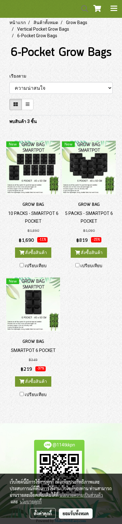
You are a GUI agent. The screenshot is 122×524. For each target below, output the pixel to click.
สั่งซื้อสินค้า (35, 252)
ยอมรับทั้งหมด (76, 513)
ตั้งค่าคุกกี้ (43, 513)
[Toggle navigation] (114, 9)
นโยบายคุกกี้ (31, 501)
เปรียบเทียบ (36, 265)
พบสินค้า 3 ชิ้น (23, 121)
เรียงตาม (19, 76)
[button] (82, 8)
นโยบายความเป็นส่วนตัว (81, 495)
